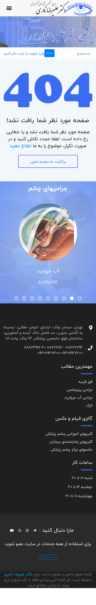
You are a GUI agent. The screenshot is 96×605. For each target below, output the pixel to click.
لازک (89, 405)
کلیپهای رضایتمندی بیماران (71, 441)
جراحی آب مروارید (79, 397)
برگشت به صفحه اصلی (48, 161)
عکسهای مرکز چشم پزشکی (72, 449)
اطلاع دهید (20, 146)
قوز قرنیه (86, 381)
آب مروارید (48, 271)
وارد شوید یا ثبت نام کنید (24, 53)
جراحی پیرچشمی (80, 389)
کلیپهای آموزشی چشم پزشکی (69, 433)
